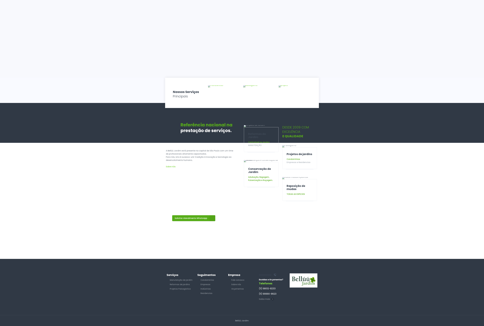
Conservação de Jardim (259, 170)
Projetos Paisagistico (180, 289)
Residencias (206, 293)
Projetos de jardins (299, 154)
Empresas (205, 284)
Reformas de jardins (180, 284)
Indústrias (206, 289)
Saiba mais (264, 299)
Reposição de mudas (296, 187)
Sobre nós (171, 166)
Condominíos (207, 280)
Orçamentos (237, 289)
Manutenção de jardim (181, 280)
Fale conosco (237, 280)
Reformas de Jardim (257, 135)
